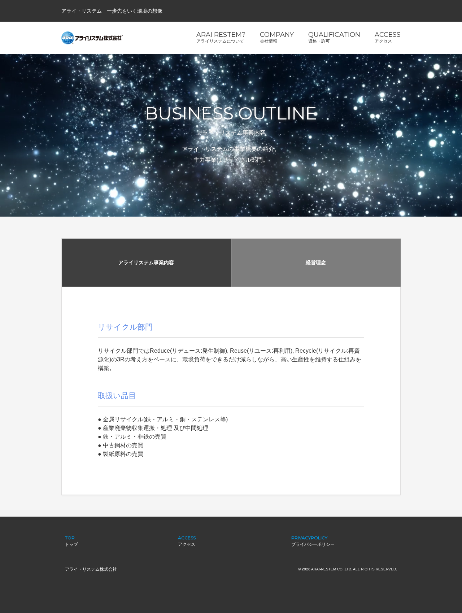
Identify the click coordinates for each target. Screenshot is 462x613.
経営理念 (316, 262)
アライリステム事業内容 (146, 262)
